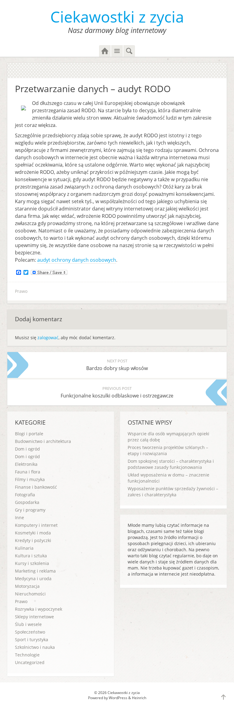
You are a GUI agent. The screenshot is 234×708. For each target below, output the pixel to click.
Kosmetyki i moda (33, 533)
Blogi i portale (29, 434)
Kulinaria (24, 548)
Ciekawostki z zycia (117, 16)
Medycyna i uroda (33, 578)
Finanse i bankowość (36, 487)
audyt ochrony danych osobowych (76, 260)
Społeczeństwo (30, 632)
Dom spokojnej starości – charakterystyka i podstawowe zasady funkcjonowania (171, 464)
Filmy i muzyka (30, 479)
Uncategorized (29, 662)
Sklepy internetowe (34, 617)
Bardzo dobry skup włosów (117, 365)
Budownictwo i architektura (43, 441)
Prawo (21, 291)
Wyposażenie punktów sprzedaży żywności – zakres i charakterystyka (173, 492)
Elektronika (26, 464)
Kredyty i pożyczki (33, 540)
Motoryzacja (27, 586)
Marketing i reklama (35, 571)
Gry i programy (30, 510)
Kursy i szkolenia (32, 563)
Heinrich (139, 697)
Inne (19, 517)
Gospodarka (27, 502)
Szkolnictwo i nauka (35, 647)
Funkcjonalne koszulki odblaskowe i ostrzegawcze (117, 392)
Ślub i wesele (28, 624)
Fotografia (25, 495)
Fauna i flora (27, 472)
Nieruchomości (30, 594)
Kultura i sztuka (31, 556)
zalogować (47, 337)
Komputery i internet (36, 525)
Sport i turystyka (31, 639)
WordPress (118, 697)
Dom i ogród (27, 449)
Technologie (27, 655)
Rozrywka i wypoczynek (38, 609)
